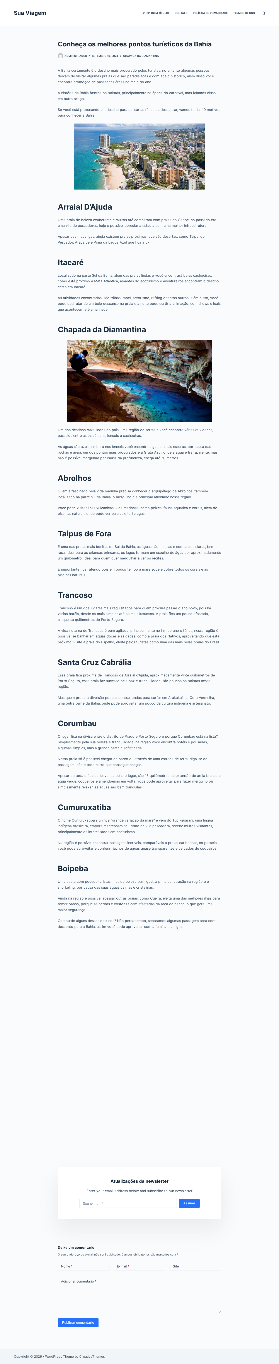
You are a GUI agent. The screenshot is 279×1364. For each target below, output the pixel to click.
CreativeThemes (92, 1356)
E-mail (123, 1266)
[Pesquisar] (263, 13)
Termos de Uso (244, 13)
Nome (67, 1266)
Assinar (189, 1203)
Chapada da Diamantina (141, 56)
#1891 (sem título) (156, 13)
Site (176, 1266)
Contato (181, 13)
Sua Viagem (30, 13)
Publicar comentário (78, 1322)
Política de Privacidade (210, 13)
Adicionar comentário (78, 1281)
